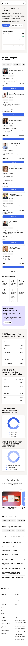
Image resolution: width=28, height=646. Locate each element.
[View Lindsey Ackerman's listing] (13, 178)
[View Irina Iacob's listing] (13, 129)
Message (13, 88)
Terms (16, 607)
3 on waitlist (15, 230)
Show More (13, 271)
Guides (2, 613)
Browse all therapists (17, 25)
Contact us (17, 598)
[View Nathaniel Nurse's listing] (13, 257)
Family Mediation (5, 630)
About (2, 607)
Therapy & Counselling (6, 623)
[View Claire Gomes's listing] (13, 232)
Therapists (3, 620)
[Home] (5, 3)
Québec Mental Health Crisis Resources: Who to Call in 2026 (20, 622)
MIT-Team (11, 180)
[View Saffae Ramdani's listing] (13, 104)
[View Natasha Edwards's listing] (13, 205)
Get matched (6, 25)
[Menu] (23, 3)
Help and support (18, 600)
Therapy (7, 78)
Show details (21, 83)
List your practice (5, 598)
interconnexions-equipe (14, 132)
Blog (2, 610)
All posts (20, 489)
